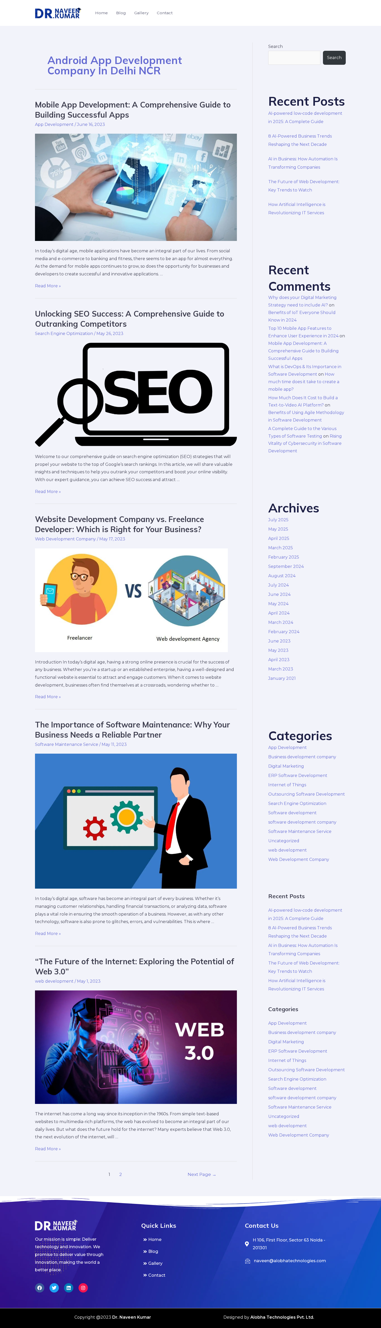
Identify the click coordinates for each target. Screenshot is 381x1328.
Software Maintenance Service (66, 744)
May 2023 (278, 650)
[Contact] (190, 1275)
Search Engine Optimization (64, 333)
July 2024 (278, 585)
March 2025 (280, 547)
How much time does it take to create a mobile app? (303, 382)
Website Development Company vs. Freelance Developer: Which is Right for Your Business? (119, 524)
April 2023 (279, 659)
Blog (121, 12)
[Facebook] (39, 1288)
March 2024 (280, 622)
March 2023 (280, 669)
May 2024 (278, 603)
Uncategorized (283, 840)
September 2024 (286, 566)
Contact (165, 12)
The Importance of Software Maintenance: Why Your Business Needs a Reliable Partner (132, 730)
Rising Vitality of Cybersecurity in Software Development (305, 444)
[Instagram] (83, 1288)
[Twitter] (54, 1288)
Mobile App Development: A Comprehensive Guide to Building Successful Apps (303, 351)
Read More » (48, 285)
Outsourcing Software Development (306, 794)
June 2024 (279, 594)
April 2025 (278, 538)
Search (275, 46)
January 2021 (282, 678)
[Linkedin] (68, 1288)
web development (54, 981)
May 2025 (278, 529)
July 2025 (278, 519)
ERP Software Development (297, 775)
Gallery (141, 12)
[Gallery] (190, 1263)
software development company (302, 822)
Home (101, 12)
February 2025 (283, 557)
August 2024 (281, 575)
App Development (54, 124)
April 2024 (279, 613)
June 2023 (279, 641)
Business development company (302, 756)
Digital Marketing (286, 766)
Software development (292, 812)
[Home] (190, 1240)
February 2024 (283, 631)
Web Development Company (65, 539)
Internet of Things (287, 784)
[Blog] (190, 1252)
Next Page (202, 1174)
